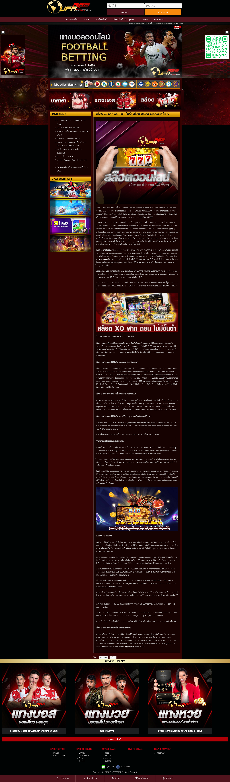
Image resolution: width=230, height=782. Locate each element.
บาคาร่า (87, 19)
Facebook (125, 767)
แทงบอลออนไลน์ (72, 19)
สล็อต (113, 658)
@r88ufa (110, 767)
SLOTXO (108, 761)
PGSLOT (108, 758)
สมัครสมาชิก (163, 12)
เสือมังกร (82, 761)
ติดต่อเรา (144, 19)
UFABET (103, 658)
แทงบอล (56, 753)
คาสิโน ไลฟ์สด (84, 755)
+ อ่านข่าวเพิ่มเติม (115, 739)
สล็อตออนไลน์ (117, 19)
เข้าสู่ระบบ (125, 12)
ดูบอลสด (132, 19)
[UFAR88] (69, 7)
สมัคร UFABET (159, 19)
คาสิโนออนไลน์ (101, 19)
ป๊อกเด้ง (81, 758)
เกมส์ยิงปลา (109, 755)
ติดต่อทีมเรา (161, 753)
